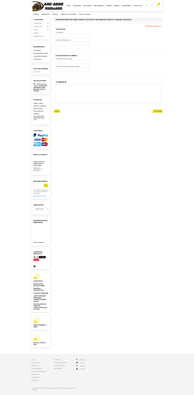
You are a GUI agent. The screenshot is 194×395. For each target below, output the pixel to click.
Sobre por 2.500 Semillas (68, 14)
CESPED (36, 33)
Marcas (116, 5)
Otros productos (38, 242)
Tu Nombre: (59, 32)
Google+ (82, 366)
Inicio (33, 359)
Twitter (82, 363)
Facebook (82, 360)
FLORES (36, 30)
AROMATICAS (38, 26)
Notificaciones (39, 80)
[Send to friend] (34, 266)
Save (37, 260)
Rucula (35, 108)
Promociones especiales (39, 371)
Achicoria (36, 106)
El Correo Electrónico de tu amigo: (68, 66)
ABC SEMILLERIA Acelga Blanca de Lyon (38, 117)
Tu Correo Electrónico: (63, 40)
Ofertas (109, 5)
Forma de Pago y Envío (40, 53)
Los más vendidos (36, 368)
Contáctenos (37, 59)
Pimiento (55, 14)
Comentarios (126, 5)
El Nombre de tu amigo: (64, 58)
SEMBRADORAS (39, 36)
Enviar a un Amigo (84, 14)
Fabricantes (38, 205)
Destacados (87, 5)
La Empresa (37, 50)
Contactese (137, 5)
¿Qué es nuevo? (36, 362)
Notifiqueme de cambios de (40, 87)
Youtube (82, 369)
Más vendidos (99, 5)
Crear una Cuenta (59, 365)
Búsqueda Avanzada (39, 196)
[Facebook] (37, 257)
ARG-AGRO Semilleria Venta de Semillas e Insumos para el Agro (58, 388)
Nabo (40, 108)
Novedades (77, 5)
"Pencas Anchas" (38, 111)
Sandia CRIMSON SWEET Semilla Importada (39, 163)
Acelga (35, 103)
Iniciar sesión (58, 368)
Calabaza (36, 113)
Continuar (158, 111)
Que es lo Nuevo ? (40, 154)
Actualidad (34, 389)
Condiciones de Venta (40, 56)
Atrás (57, 111)
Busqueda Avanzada (60, 362)
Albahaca (43, 106)
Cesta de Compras (40, 68)
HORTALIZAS (46, 14)
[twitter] (34, 257)
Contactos (34, 380)
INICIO (69, 5)
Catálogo (36, 14)
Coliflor (41, 103)
